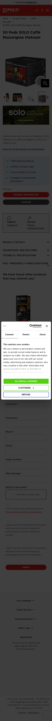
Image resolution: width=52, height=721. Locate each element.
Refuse (26, 394)
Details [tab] (26, 334)
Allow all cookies (26, 381)
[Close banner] (47, 326)
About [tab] (43, 334)
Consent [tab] (9, 334)
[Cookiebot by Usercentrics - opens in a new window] (30, 326)
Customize (24, 388)
